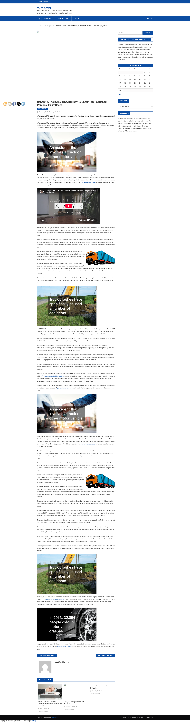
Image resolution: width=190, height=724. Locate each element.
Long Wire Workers (56, 112)
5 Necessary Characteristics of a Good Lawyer (106, 655)
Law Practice (78, 19)
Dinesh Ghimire (56, 717)
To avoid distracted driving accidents (53, 376)
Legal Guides (47, 19)
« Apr (119, 95)
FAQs (68, 19)
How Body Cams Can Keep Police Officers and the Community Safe (48, 655)
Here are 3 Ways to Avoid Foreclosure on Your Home (102, 687)
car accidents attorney (89, 182)
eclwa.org (44, 7)
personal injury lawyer (64, 388)
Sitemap (33, 721)
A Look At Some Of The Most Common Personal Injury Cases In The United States (50, 704)
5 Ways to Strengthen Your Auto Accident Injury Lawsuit (74, 703)
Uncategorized (42, 108)
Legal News (59, 19)
